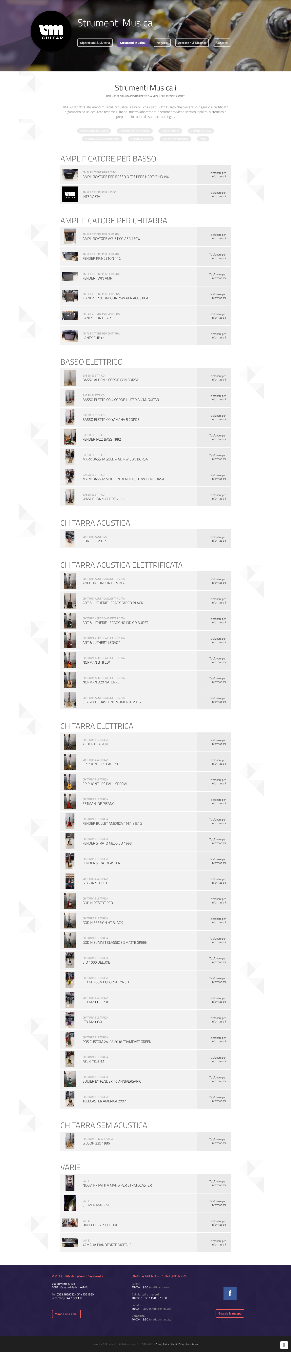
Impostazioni (192, 1344)
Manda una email (66, 1314)
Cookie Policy (177, 1344)
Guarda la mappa (230, 1313)
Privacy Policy (162, 1344)
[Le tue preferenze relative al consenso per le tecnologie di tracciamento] (284, 1345)
